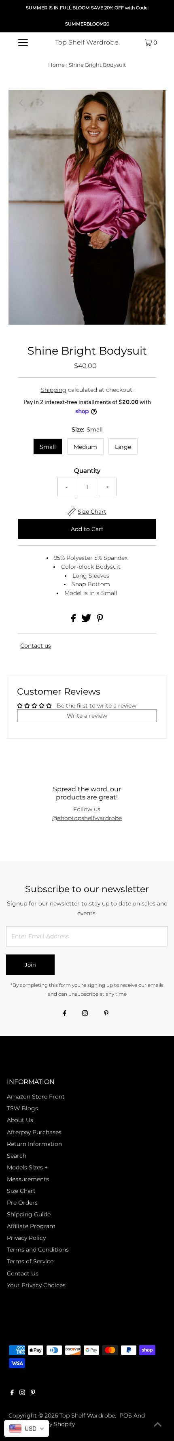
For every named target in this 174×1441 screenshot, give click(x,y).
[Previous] (21, 103)
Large (123, 447)
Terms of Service (30, 1261)
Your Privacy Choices (36, 1285)
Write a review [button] (87, 715)
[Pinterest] (106, 1014)
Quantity (87, 470)
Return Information (34, 1144)
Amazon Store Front (36, 1096)
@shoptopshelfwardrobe (87, 818)
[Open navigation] (23, 42)
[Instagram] (85, 1014)
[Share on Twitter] (87, 620)
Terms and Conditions (38, 1249)
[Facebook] (64, 1014)
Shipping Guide (29, 1214)
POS (125, 1415)
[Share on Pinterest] (100, 620)
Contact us (35, 646)
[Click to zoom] (152, 103)
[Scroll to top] (158, 1425)
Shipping (53, 390)
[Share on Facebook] (74, 620)
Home (56, 65)
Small (48, 447)
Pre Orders (22, 1202)
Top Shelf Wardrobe (87, 42)
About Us (20, 1120)
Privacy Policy (26, 1238)
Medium (85, 447)
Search (16, 1155)
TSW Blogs (22, 1108)
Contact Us (22, 1273)
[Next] (41, 103)
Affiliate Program (31, 1226)
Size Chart (21, 1191)
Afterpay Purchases (34, 1132)
